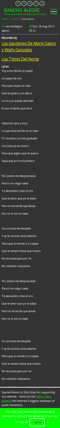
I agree (37, 422)
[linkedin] (30, 3)
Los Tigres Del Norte (20, 59)
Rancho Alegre (22, 10)
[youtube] (36, 3)
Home (5, 18)
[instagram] (24, 3)
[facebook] (18, 3)
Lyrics (14, 18)
